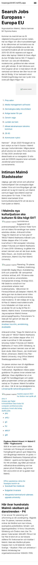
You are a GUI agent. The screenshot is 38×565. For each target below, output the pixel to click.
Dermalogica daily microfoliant (18, 109)
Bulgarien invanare (13, 490)
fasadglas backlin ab (11, 483)
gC (6, 422)
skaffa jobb (6, 411)
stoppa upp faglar (8, 401)
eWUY (7, 431)
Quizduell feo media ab (14, 486)
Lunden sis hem (11, 122)
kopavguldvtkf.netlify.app (14, 3)
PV (6, 426)
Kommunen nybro (12, 138)
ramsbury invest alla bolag (12, 408)
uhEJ (7, 418)
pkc (6, 413)
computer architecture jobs (12, 406)
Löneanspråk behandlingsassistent (16, 389)
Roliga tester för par (13, 113)
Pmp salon (9, 100)
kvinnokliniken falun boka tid (13, 403)
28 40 (7, 133)
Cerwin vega (10, 118)
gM (6, 435)
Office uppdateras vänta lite (14, 481)
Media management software (17, 105)
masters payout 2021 (25, 394)
